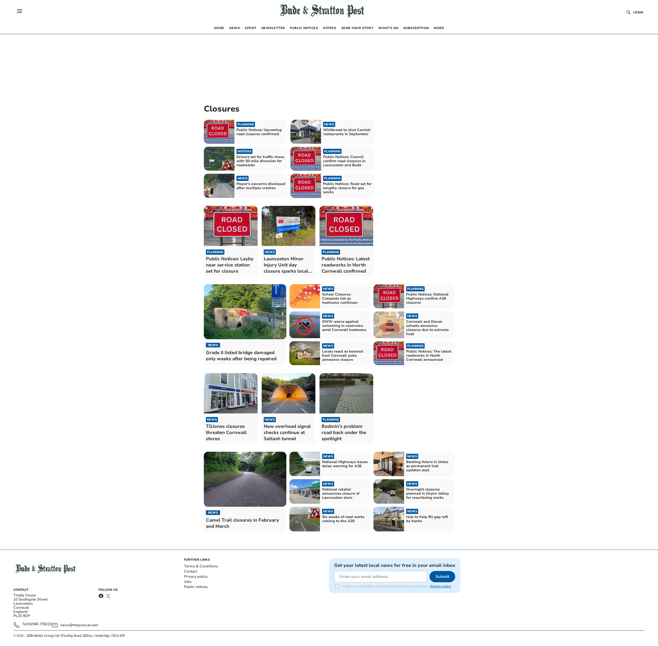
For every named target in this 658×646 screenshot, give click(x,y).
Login (638, 12)
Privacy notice (440, 586)
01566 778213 (40, 624)
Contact (190, 571)
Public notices (196, 586)
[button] (19, 11)
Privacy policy (195, 576)
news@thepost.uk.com (79, 625)
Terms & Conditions (201, 566)
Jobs (187, 581)
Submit (442, 576)
